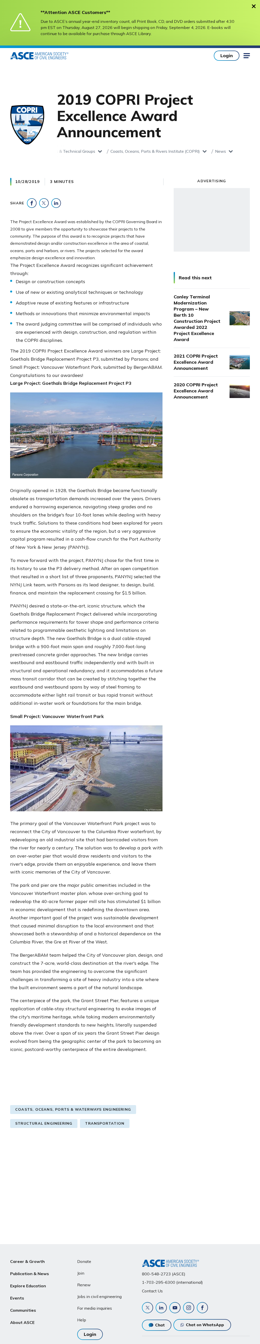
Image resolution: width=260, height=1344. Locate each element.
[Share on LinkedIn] (56, 203)
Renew (84, 1284)
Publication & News (29, 1273)
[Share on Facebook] (32, 203)
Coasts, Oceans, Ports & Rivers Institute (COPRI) (155, 151)
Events (17, 1298)
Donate (84, 1261)
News (220, 151)
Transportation (104, 1123)
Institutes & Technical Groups (68, 151)
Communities (23, 1310)
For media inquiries (94, 1308)
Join (80, 1273)
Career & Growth (27, 1261)
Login (226, 55)
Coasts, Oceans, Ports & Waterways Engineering (73, 1109)
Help (81, 1319)
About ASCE (22, 1322)
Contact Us (152, 1290)
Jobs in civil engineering (99, 1296)
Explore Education (28, 1285)
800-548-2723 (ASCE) (163, 1273)
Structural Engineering (43, 1123)
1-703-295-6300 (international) (172, 1282)
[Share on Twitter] (44, 203)
